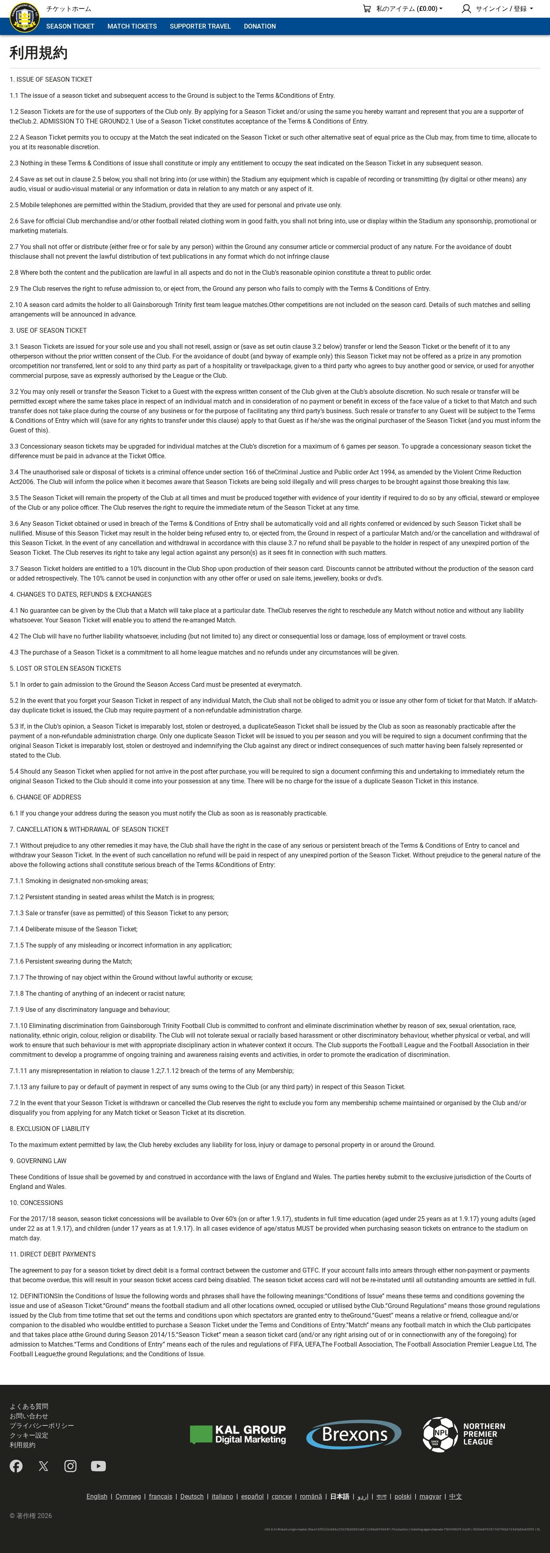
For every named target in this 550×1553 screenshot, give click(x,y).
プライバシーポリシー (42, 1425)
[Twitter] (43, 1466)
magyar (430, 1496)
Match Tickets (132, 26)
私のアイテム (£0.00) (407, 8)
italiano (222, 1496)
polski (403, 1496)
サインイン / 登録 (501, 8)
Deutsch (192, 1496)
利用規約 (22, 1445)
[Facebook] (16, 1466)
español (252, 1496)
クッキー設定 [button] (29, 1435)
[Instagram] (70, 1466)
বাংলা (381, 1496)
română (311, 1496)
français (160, 1496)
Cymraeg (128, 1496)
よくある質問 (29, 1406)
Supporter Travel (200, 26)
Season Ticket (70, 26)
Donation (260, 26)
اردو (363, 1496)
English (97, 1496)
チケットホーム (68, 8)
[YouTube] (98, 1466)
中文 (455, 1496)
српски (282, 1496)
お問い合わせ (29, 1416)
